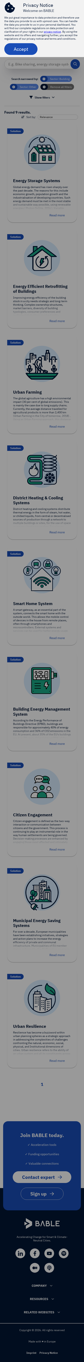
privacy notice (52, 31)
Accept (21, 49)
